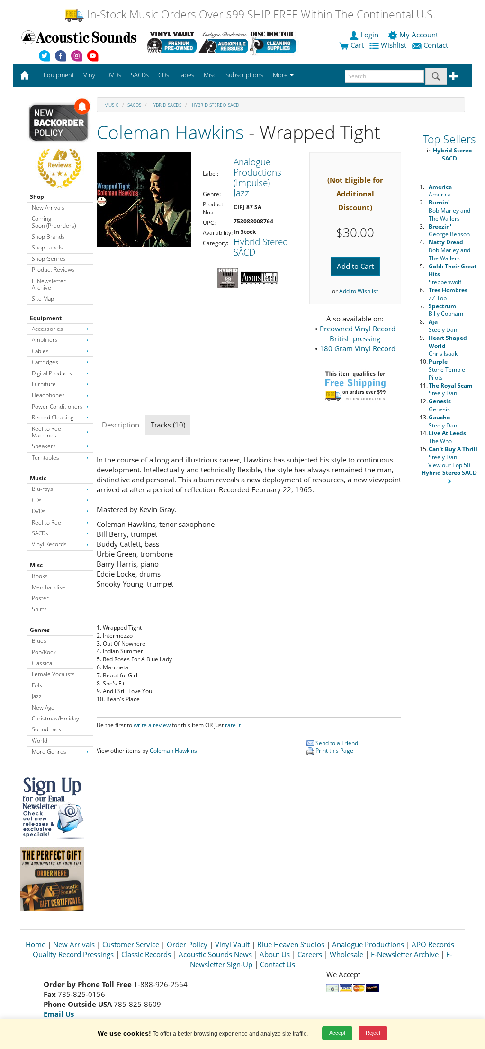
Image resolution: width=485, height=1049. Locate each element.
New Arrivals (48, 208)
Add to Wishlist (358, 291)
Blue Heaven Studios (290, 944)
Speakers (44, 446)
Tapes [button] (186, 75)
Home (35, 944)
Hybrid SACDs (165, 104)
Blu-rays (42, 489)
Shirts (39, 609)
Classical (43, 663)
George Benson (449, 230)
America (440, 191)
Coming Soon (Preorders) (54, 221)
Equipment (46, 318)
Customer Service (130, 944)
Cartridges (45, 362)
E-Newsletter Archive (49, 284)
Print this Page (333, 751)
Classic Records (146, 954)
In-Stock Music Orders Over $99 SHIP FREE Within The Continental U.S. (259, 14)
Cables (40, 351)
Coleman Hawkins (170, 131)
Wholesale (346, 954)
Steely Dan (443, 326)
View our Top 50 (449, 469)
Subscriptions (244, 75)
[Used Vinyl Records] (172, 42)
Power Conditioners (57, 406)
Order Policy (187, 944)
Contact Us (277, 964)
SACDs (40, 533)
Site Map (43, 298)
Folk (37, 685)
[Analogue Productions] (223, 42)
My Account (418, 34)
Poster (40, 598)
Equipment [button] (59, 75)
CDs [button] (163, 75)
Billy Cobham (446, 310)
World (39, 741)
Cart (356, 45)
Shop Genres (49, 259)
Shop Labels (47, 247)
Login (369, 34)
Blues (39, 641)
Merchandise (48, 587)
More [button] (281, 75)
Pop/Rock (44, 652)
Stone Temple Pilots (447, 369)
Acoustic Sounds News (215, 954)
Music (38, 478)
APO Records (433, 944)
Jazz (37, 696)
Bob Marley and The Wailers (449, 210)
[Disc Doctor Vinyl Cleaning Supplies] (275, 42)
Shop (37, 197)
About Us (275, 954)
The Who (447, 437)
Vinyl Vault (232, 944)
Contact (436, 45)
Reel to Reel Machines (47, 432)
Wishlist (393, 45)
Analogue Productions (368, 944)
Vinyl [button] (90, 75)
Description (120, 424)
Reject (373, 1033)
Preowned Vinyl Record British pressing (357, 333)
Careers (309, 954)
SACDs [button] (140, 75)
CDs (37, 500)
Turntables (45, 457)
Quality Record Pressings (73, 954)
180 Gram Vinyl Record (357, 348)
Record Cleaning (52, 417)
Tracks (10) (168, 424)
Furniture (44, 384)
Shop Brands (48, 236)
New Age (43, 707)
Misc (36, 565)
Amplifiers (45, 340)
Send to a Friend (336, 743)
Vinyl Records (49, 544)
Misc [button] (210, 75)
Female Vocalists (53, 674)
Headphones (48, 395)
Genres (40, 630)
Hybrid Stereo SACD (214, 104)
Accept (337, 1033)
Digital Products (52, 373)
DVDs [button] (113, 75)
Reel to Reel (47, 522)
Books (40, 576)
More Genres (49, 751)
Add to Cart (355, 266)
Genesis (440, 405)
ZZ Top (448, 294)
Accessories (47, 329)
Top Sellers (449, 139)
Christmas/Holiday (55, 718)
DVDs (38, 511)
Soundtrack (46, 729)
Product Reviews (53, 270)
